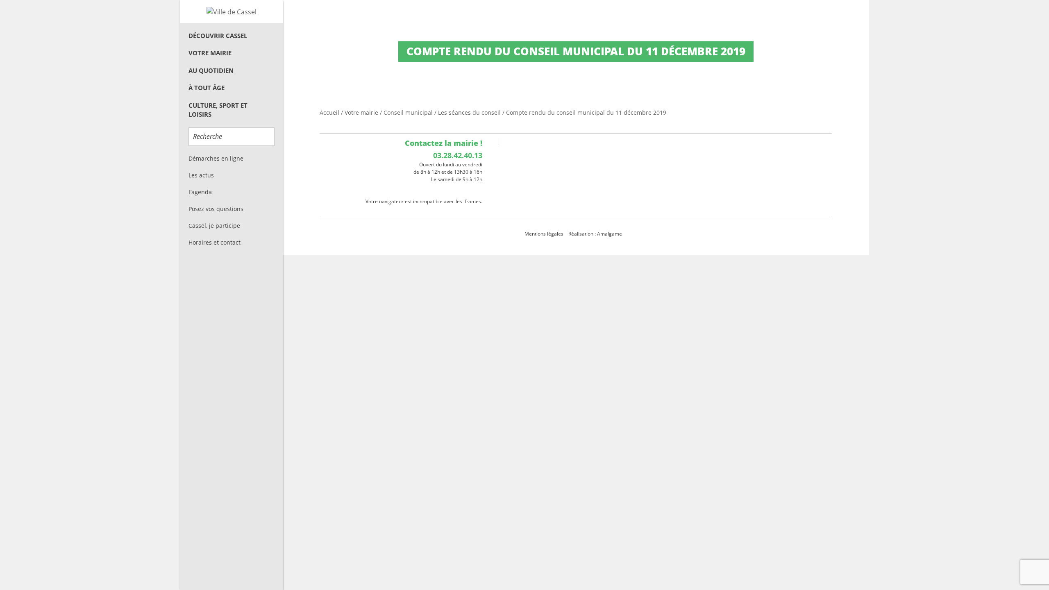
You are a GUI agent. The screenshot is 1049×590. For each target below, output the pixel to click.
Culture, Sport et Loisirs (217, 110)
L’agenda (200, 192)
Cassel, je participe (214, 225)
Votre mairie (210, 53)
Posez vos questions (215, 209)
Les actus (201, 175)
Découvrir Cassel (217, 36)
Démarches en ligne (215, 158)
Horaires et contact (214, 242)
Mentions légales (543, 233)
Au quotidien (211, 70)
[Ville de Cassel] (231, 11)
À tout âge (206, 88)
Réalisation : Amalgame (595, 233)
